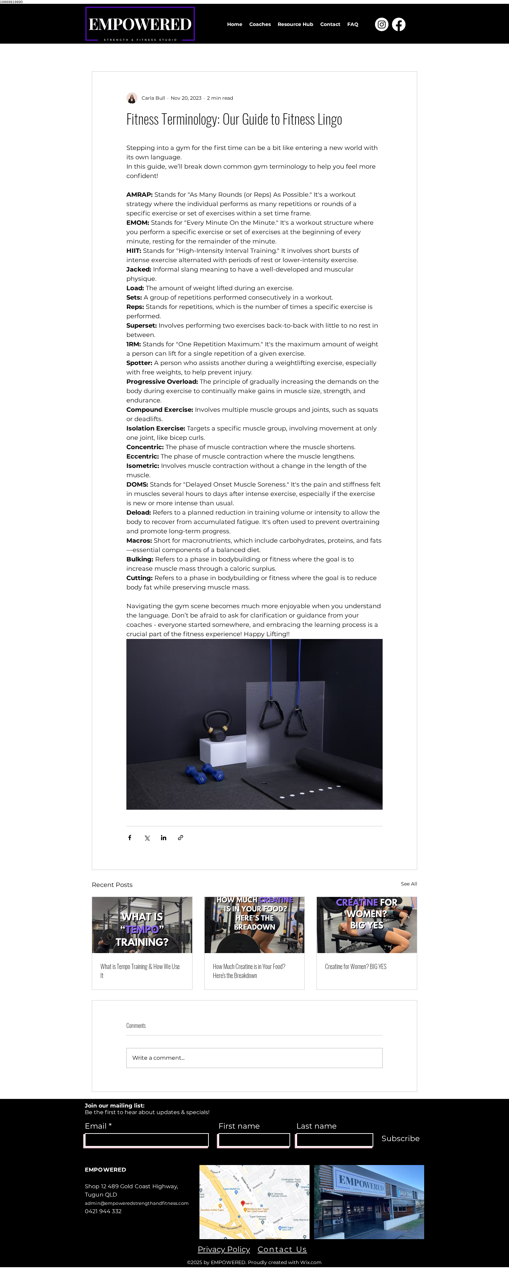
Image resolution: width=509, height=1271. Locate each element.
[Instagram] (382, 24)
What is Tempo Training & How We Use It (140, 971)
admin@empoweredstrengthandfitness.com (137, 1203)
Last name (316, 1126)
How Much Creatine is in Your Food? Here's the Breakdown (249, 971)
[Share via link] (180, 837)
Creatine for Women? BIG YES (355, 966)
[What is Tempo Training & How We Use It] (142, 925)
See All (409, 884)
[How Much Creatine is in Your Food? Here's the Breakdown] (255, 925)
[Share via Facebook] (129, 837)
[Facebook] (398, 24)
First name (239, 1126)
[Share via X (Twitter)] (146, 837)
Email (96, 1126)
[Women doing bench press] (367, 925)
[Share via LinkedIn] (163, 837)
